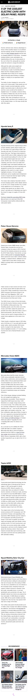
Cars (2, 6)
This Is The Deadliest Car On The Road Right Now (6, 665)
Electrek (21, 608)
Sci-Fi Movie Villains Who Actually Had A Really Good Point (7, 686)
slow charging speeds (12, 53)
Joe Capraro (5, 17)
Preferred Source (8, 42)
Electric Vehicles (10, 6)
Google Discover (22, 42)
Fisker (25, 241)
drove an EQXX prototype (12, 418)
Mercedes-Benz (23, 371)
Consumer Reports (19, 255)
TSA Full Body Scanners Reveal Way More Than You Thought (19, 665)
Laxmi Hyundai (23, 142)
